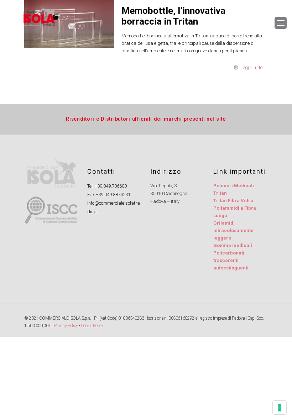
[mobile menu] (281, 23)
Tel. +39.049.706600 (107, 186)
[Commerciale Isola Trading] (39, 23)
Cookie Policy (92, 325)
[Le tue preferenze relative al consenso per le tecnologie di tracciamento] (279, 407)
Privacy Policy (66, 325)
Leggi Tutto (251, 67)
